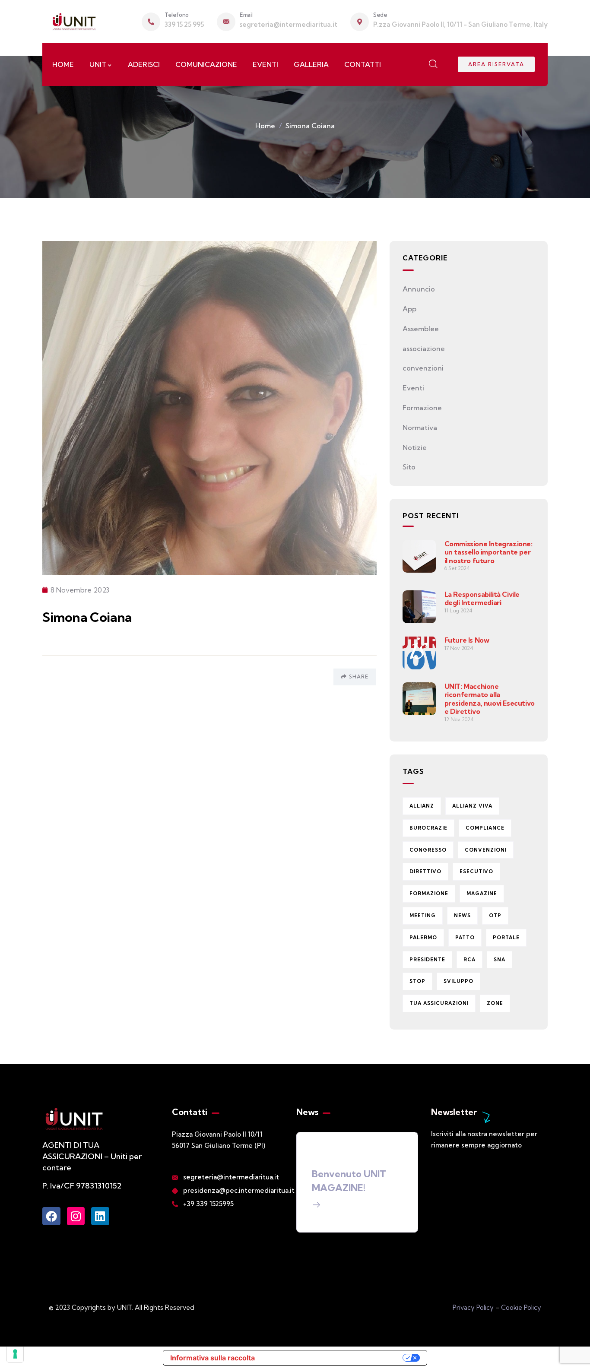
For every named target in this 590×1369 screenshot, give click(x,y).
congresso (428, 850)
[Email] (226, 22)
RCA (469, 960)
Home (265, 125)
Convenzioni (486, 850)
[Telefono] (151, 22)
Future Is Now (466, 640)
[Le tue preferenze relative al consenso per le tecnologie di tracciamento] (15, 1354)
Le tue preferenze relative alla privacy (333, 1357)
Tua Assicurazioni (439, 1003)
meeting (422, 916)
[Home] (73, 21)
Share (358, 676)
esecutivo (476, 871)
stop (417, 981)
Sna (499, 960)
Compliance (485, 828)
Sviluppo (458, 981)
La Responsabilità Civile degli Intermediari (482, 598)
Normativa (420, 427)
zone (495, 1003)
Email (246, 14)
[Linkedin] (100, 1216)
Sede (380, 14)
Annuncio (419, 289)
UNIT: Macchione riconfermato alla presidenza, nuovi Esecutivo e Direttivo (489, 699)
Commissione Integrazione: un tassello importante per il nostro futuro (488, 552)
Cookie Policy (521, 1307)
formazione (428, 893)
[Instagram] (76, 1216)
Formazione (422, 407)
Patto (465, 938)
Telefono (177, 14)
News (462, 916)
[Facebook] (51, 1216)
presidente (427, 960)
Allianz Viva (472, 806)
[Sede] (359, 22)
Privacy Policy (473, 1307)
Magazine (481, 893)
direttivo (425, 871)
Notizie (415, 447)
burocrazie (428, 828)
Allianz (421, 806)
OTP (495, 916)
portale (506, 938)
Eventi (413, 387)
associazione (424, 348)
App (409, 308)
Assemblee (421, 328)
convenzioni (423, 368)
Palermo (423, 938)
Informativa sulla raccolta (212, 1357)
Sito (409, 467)
